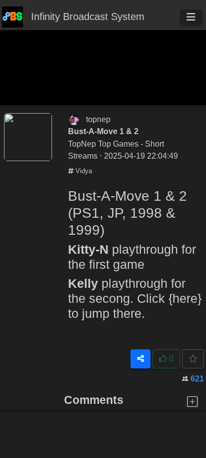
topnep (98, 119)
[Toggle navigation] (191, 17)
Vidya (83, 171)
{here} (185, 298)
